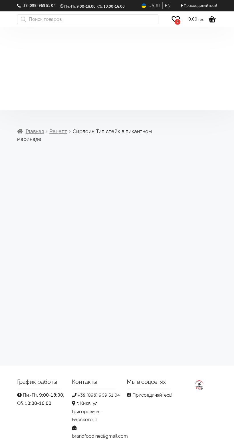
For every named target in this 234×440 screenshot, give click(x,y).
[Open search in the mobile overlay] (87, 19)
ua (150, 5)
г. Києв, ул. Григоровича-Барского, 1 (86, 412)
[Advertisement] (117, 70)
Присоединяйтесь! (151, 395)
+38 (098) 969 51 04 (98, 395)
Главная (35, 131)
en (168, 5)
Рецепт (58, 131)
